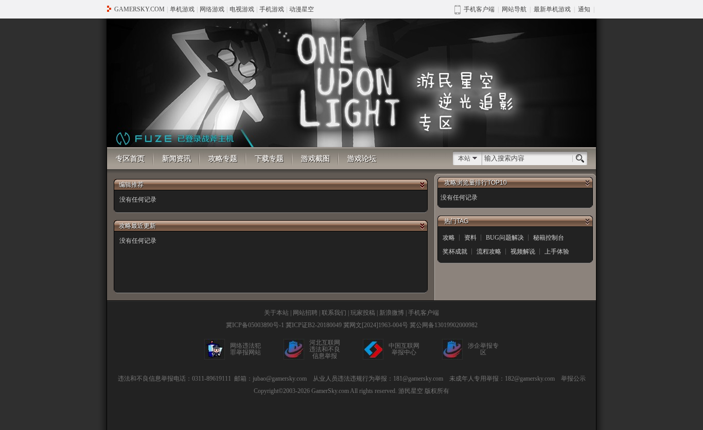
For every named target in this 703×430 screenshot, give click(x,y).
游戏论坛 (361, 159)
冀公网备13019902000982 (444, 325)
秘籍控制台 (548, 238)
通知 (584, 9)
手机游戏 (271, 9)
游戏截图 (315, 159)
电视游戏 (242, 9)
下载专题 (269, 159)
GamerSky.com (330, 391)
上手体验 (556, 251)
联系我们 (334, 312)
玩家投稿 (362, 312)
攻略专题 (222, 159)
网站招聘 (305, 312)
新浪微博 (391, 312)
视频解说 (523, 251)
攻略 (449, 238)
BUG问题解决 (505, 238)
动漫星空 (301, 9)
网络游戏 (212, 9)
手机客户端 (423, 312)
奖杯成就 (455, 251)
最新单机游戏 (552, 9)
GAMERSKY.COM (139, 9)
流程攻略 (489, 251)
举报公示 (573, 378)
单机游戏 (182, 9)
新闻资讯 (176, 159)
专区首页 (130, 159)
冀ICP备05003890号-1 (255, 325)
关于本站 (276, 312)
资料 (470, 238)
